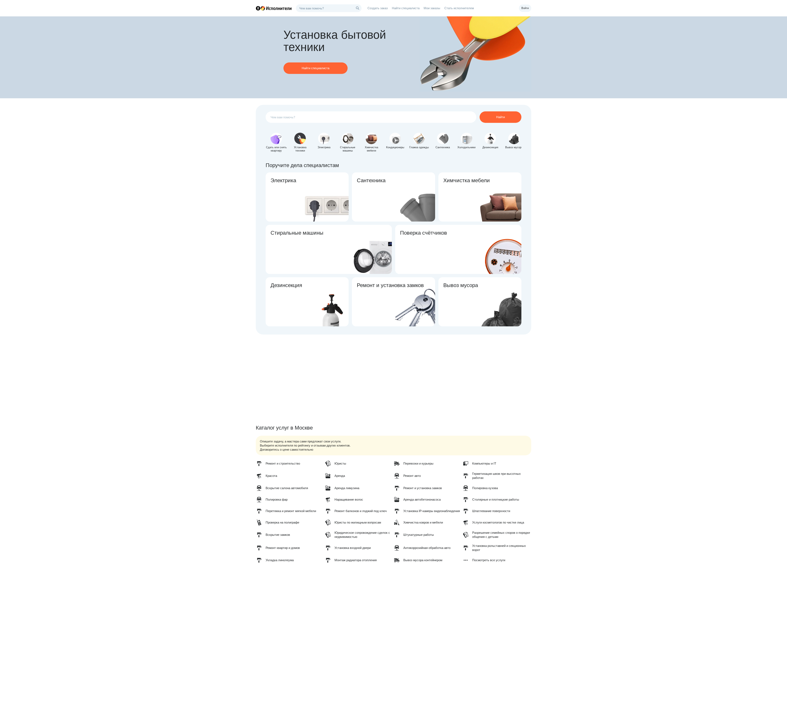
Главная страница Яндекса (258, 8)
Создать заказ (377, 8)
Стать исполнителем (459, 8)
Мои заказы (432, 8)
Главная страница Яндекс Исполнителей (274, 8)
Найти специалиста (406, 8)
